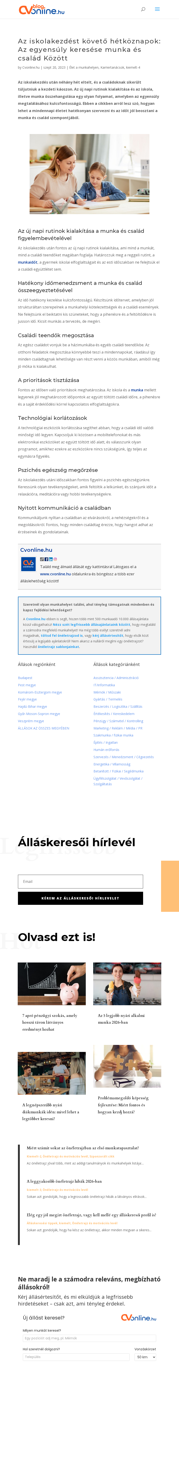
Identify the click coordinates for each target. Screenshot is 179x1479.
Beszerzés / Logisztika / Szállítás (118, 706)
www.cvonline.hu (55, 574)
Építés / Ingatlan (105, 742)
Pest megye (27, 685)
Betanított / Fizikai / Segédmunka (118, 771)
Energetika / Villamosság (111, 764)
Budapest (25, 678)
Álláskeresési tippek (42, 1223)
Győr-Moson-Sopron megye (39, 713)
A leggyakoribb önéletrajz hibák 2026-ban (64, 1181)
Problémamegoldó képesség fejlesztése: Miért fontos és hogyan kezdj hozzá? (123, 1105)
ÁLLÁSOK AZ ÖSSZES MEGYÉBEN (43, 728)
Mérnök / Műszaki (107, 692)
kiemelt (65, 1223)
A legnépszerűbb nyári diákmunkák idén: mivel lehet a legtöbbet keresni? (50, 1112)
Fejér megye (27, 699)
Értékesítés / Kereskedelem (113, 713)
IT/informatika (104, 685)
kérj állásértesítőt (108, 635)
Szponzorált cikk (102, 1156)
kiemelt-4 (133, 67)
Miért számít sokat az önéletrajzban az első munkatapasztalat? (83, 1148)
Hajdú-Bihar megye (32, 706)
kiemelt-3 (34, 1190)
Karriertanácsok (112, 67)
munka (137, 390)
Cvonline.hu (31, 67)
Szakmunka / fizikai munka (113, 735)
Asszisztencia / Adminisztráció (116, 678)
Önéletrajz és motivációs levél (65, 1156)
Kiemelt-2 (34, 1156)
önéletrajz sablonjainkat (58, 646)
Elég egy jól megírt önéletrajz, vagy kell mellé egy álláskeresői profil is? (91, 1215)
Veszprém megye (31, 721)
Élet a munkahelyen (84, 67)
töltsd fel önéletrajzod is (62, 635)
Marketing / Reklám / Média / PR (117, 728)
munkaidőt (28, 262)
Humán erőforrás (106, 749)
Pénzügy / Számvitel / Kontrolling (118, 721)
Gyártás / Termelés (107, 699)
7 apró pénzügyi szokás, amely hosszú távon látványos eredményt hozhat (49, 1022)
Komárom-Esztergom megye (40, 692)
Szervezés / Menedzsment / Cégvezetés (124, 757)
